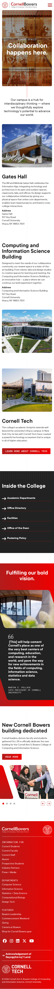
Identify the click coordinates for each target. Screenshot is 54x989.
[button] (43, 804)
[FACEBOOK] (5, 941)
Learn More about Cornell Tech (26, 451)
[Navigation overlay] (50, 5)
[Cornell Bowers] (19, 5)
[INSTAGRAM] (11, 941)
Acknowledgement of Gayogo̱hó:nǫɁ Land (18, 955)
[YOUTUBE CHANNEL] (31, 941)
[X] (24, 941)
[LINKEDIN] (17, 941)
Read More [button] (11, 756)
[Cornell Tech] (16, 969)
